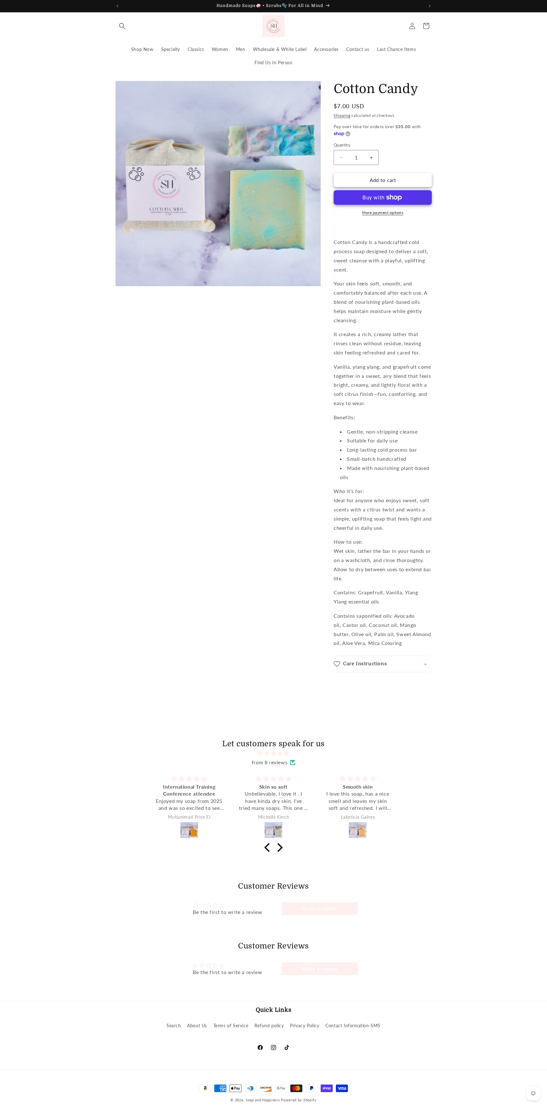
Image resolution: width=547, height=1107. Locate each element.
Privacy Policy (304, 1025)
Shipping (342, 115)
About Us (197, 1025)
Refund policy (269, 1025)
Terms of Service (230, 1025)
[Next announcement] (430, 6)
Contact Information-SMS (352, 1025)
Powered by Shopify (299, 1100)
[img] (273, 753)
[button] (122, 26)
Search (174, 1025)
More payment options (382, 212)
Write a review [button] (319, 908)
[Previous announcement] (117, 6)
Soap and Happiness (263, 1100)
